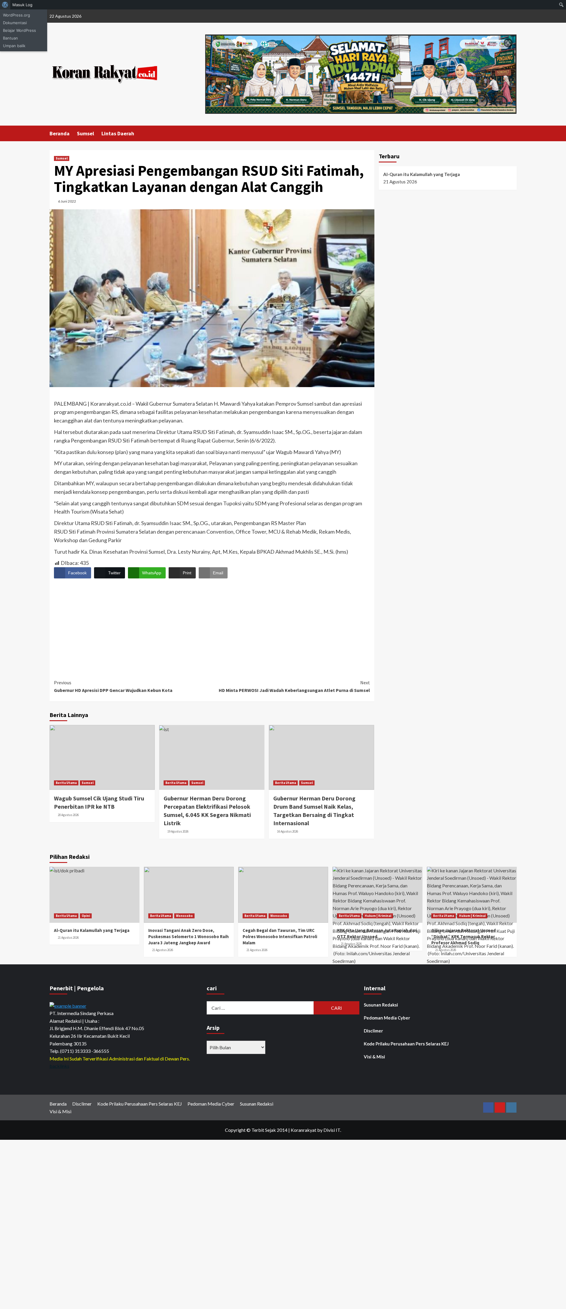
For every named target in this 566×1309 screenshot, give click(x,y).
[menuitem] (5, 4)
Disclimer (373, 1030)
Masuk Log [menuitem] (22, 4)
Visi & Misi (374, 1056)
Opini (86, 916)
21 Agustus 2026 (68, 937)
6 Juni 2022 (67, 201)
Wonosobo (184, 916)
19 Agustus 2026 (177, 831)
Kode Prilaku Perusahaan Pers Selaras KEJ (406, 1043)
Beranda (60, 133)
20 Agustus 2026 (68, 815)
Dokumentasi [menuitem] (15, 22)
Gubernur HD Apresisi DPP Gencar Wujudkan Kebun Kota (113, 686)
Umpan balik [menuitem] (14, 45)
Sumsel (85, 133)
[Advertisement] (212, 623)
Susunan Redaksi (381, 1004)
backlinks (59, 1066)
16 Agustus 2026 (287, 831)
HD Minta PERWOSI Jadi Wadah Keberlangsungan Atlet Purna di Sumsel (294, 686)
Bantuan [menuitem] (10, 38)
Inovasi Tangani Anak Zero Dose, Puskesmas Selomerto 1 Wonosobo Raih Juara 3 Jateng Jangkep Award (188, 936)
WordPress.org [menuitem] (16, 15)
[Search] (513, 133)
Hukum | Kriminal (378, 916)
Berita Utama (66, 783)
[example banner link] (68, 1005)
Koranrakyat (303, 1130)
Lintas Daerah (117, 133)
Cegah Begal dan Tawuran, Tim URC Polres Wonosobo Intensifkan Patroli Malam (280, 936)
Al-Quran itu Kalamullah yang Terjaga (421, 174)
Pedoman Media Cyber (387, 1017)
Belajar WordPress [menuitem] (19, 30)
